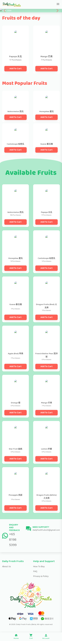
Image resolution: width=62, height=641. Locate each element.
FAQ (35, 571)
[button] (4, 10)
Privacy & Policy (41, 576)
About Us (6, 566)
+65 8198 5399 (13, 539)
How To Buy (39, 566)
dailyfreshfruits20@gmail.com (46, 530)
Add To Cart (15, 69)
